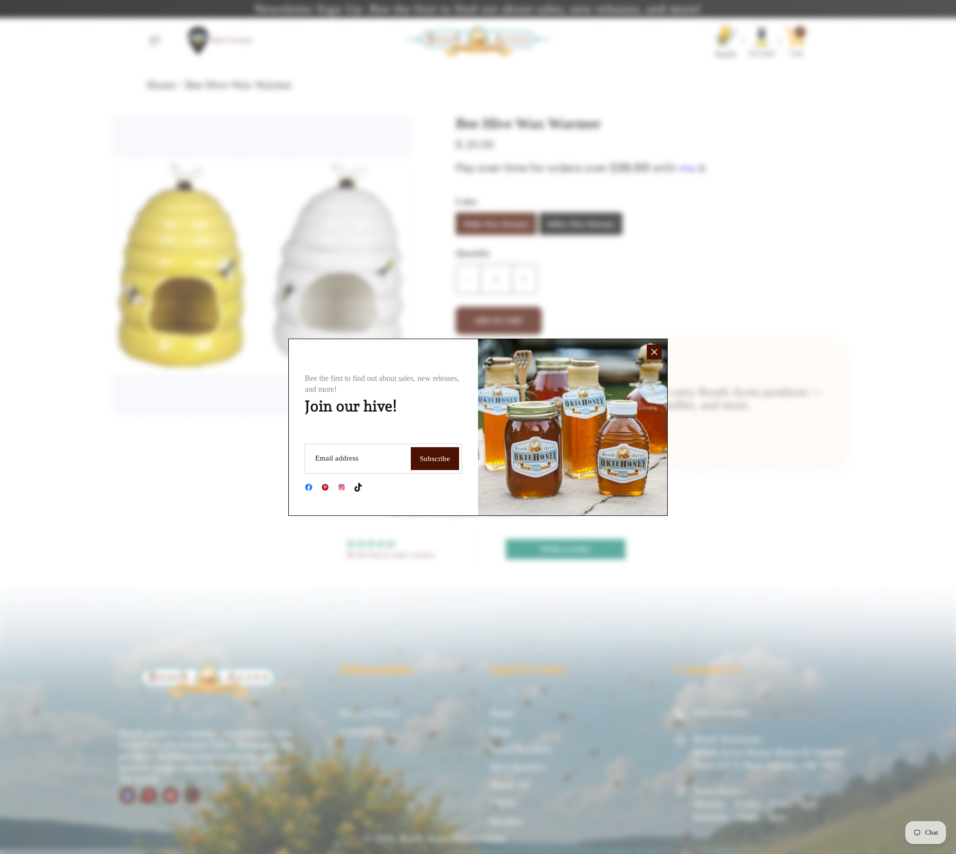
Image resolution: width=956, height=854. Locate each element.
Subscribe (435, 459)
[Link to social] (309, 487)
